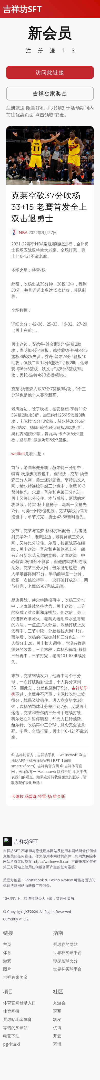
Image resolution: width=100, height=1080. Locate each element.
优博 (57, 1027)
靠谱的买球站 (15, 1027)
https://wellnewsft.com (52, 861)
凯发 (57, 1019)
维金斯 (59, 796)
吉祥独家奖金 (50, 93)
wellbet (18, 453)
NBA (23, 232)
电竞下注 (11, 1036)
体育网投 (11, 1011)
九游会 (59, 1003)
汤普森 (31, 796)
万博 (57, 1044)
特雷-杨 (45, 796)
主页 (7, 944)
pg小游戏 (12, 1044)
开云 (57, 1036)
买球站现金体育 (17, 1019)
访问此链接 (50, 72)
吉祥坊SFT (22, 8)
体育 (7, 952)
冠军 (57, 1011)
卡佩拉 (17, 796)
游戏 (7, 961)
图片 (7, 969)
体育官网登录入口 (19, 1003)
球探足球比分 (65, 961)
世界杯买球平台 (67, 952)
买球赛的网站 (65, 944)
